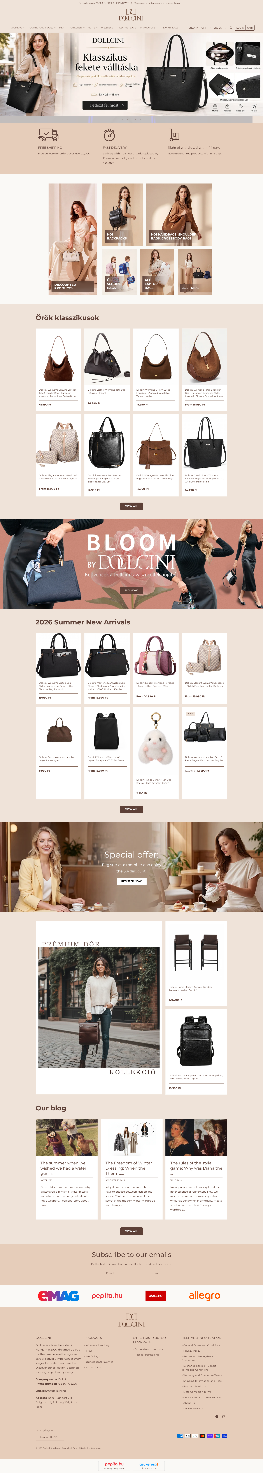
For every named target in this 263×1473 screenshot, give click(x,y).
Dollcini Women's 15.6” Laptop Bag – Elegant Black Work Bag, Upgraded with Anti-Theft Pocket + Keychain (107, 686)
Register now (131, 881)
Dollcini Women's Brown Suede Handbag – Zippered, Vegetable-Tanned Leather (153, 393)
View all (131, 506)
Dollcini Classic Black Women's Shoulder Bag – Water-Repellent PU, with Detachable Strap (204, 478)
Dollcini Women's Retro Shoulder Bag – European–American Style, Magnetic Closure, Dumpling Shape (204, 393)
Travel (89, 1350)
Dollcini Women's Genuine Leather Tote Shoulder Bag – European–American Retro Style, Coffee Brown (58, 393)
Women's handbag (97, 1345)
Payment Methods (194, 1386)
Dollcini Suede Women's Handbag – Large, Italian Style (58, 759)
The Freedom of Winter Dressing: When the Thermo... (128, 1168)
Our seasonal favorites (99, 1362)
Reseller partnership (147, 1354)
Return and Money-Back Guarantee (197, 1358)
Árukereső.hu (149, 1468)
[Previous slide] (114, 119)
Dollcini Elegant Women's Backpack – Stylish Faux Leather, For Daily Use (58, 477)
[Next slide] (148, 119)
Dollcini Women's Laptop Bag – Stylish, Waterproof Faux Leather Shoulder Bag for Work (56, 686)
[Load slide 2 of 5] (126, 119)
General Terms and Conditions (201, 1345)
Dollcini (46, 1448)
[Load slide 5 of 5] (141, 119)
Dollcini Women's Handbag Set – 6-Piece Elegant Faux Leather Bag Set (204, 759)
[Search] (231, 27)
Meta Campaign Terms (197, 1392)
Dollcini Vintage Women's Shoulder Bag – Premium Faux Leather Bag (155, 477)
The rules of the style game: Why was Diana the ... (196, 1168)
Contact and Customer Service (202, 1397)
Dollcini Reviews (193, 1408)
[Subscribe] (156, 1273)
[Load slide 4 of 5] (136, 119)
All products (93, 1367)
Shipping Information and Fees (202, 1380)
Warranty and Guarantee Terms (202, 1375)
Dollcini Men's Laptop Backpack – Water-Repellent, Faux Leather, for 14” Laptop (196, 1077)
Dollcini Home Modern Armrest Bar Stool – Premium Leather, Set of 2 (192, 989)
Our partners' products (148, 1349)
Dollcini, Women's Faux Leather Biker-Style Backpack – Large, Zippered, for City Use (104, 478)
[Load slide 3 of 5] (131, 119)
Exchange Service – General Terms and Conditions (199, 1368)
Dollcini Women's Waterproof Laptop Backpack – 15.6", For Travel (106, 759)
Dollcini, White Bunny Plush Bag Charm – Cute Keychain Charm (153, 781)
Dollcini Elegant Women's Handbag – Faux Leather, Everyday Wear (155, 684)
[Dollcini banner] (131, 74)
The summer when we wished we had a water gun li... (63, 1168)
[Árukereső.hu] (148, 1464)
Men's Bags (92, 1356)
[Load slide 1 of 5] (121, 119)
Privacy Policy (191, 1350)
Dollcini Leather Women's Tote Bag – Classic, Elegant (106, 391)
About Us (189, 1403)
